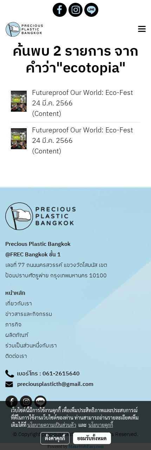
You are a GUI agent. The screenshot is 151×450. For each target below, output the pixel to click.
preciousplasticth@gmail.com (55, 384)
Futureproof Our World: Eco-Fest (82, 93)
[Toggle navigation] (142, 29)
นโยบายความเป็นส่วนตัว (51, 425)
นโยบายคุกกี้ (100, 425)
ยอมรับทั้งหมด (92, 438)
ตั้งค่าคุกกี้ (55, 438)
